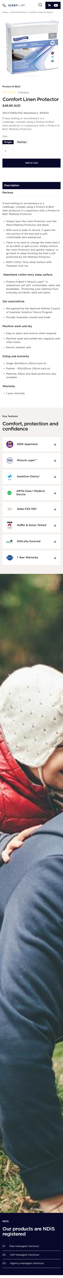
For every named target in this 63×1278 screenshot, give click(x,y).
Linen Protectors (18, 12)
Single (8, 142)
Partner (21, 142)
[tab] (31, 185)
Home (5, 12)
